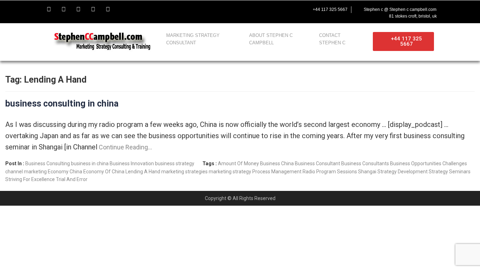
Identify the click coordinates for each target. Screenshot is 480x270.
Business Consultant (317, 163)
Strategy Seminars (450, 171)
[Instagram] (93, 9)
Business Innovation (132, 163)
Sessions (347, 171)
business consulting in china (61, 103)
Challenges (454, 163)
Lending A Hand (142, 171)
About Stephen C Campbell (271, 39)
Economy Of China (103, 171)
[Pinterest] (107, 9)
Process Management (276, 171)
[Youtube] (78, 9)
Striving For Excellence (30, 179)
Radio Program (319, 171)
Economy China (65, 171)
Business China (277, 163)
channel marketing (26, 171)
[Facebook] (48, 9)
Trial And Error (71, 179)
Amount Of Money (238, 163)
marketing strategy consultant (193, 39)
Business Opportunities (415, 163)
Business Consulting (47, 163)
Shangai (367, 171)
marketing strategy (230, 171)
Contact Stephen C (332, 39)
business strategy (174, 163)
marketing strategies (184, 171)
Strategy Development (402, 171)
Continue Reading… (124, 147)
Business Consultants (365, 163)
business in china (90, 163)
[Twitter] (63, 9)
